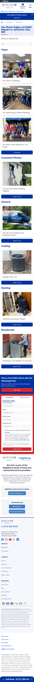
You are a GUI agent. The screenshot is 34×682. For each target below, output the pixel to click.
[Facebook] (2, 539)
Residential (10, 397)
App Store (18, 506)
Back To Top (17, 196)
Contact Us (4, 571)
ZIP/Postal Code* (7, 423)
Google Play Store (18, 511)
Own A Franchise (6, 568)
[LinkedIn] (17, 539)
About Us (4, 564)
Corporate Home (6, 599)
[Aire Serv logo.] (9, 459)
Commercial (26, 397)
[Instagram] (6, 539)
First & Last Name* (7, 402)
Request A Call (17, 449)
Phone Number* (7, 416)
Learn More (17, 390)
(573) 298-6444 (10, 526)
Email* (4, 409)
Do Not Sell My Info (6, 645)
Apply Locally (5, 575)
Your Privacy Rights (9, 649)
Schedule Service (23, 7)
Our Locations (5, 592)
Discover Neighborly (16, 493)
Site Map (4, 595)
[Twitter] (14, 539)
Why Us (3, 560)
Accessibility (4, 642)
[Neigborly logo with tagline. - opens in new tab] (25, 458)
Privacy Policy (23, 439)
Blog (2, 588)
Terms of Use (4, 636)
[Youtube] (10, 539)
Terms (16, 439)
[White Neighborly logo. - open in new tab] (5, 1)
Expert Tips (4, 584)
